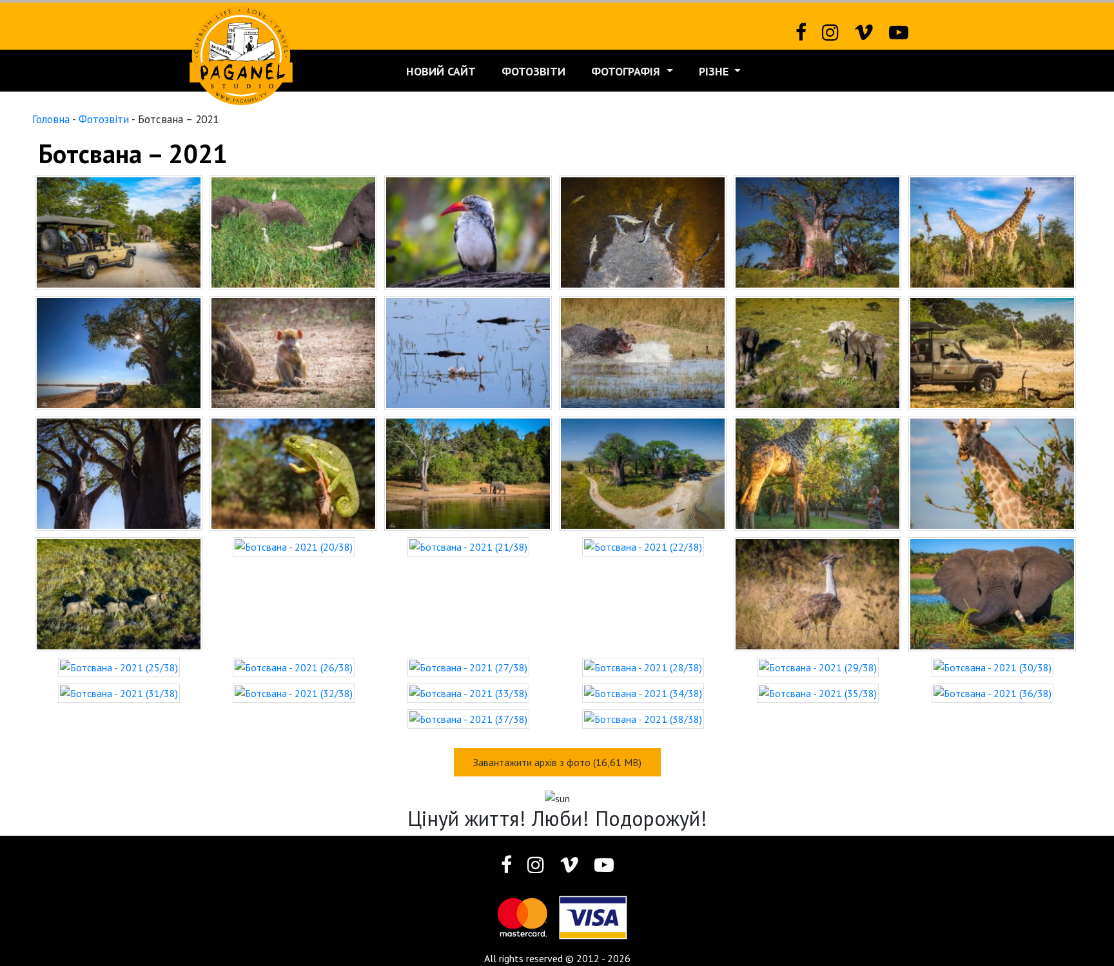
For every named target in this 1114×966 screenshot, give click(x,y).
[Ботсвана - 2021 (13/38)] (118, 472)
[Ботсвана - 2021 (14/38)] (293, 472)
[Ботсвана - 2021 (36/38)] (992, 691)
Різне (715, 71)
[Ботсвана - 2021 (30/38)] (992, 666)
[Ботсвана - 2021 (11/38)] (817, 351)
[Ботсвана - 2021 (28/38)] (643, 666)
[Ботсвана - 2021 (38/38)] (643, 717)
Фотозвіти (533, 71)
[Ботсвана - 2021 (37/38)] (468, 717)
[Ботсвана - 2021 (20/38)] (294, 545)
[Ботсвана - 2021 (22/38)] (643, 545)
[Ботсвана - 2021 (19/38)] (118, 592)
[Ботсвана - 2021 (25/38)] (119, 666)
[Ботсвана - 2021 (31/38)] (119, 691)
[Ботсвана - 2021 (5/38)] (817, 230)
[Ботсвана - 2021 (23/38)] (817, 592)
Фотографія (627, 71)
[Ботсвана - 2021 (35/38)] (818, 691)
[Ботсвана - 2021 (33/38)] (468, 691)
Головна (51, 119)
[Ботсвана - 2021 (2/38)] (293, 230)
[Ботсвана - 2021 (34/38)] (643, 691)
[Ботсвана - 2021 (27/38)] (468, 666)
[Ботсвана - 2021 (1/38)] (118, 230)
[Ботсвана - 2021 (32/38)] (294, 691)
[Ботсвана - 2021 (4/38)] (643, 230)
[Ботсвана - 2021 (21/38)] (468, 545)
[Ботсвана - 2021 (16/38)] (643, 472)
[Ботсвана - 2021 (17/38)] (817, 472)
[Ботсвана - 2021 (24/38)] (992, 592)
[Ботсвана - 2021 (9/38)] (468, 351)
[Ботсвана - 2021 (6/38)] (992, 230)
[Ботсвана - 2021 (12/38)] (992, 351)
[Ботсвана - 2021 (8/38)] (293, 351)
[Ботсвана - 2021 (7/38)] (118, 351)
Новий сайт (441, 71)
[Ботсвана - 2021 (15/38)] (468, 472)
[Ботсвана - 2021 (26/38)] (294, 666)
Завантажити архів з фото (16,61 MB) (557, 762)
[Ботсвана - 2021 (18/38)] (992, 472)
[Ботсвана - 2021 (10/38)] (643, 351)
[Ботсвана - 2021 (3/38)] (468, 230)
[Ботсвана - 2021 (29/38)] (818, 666)
